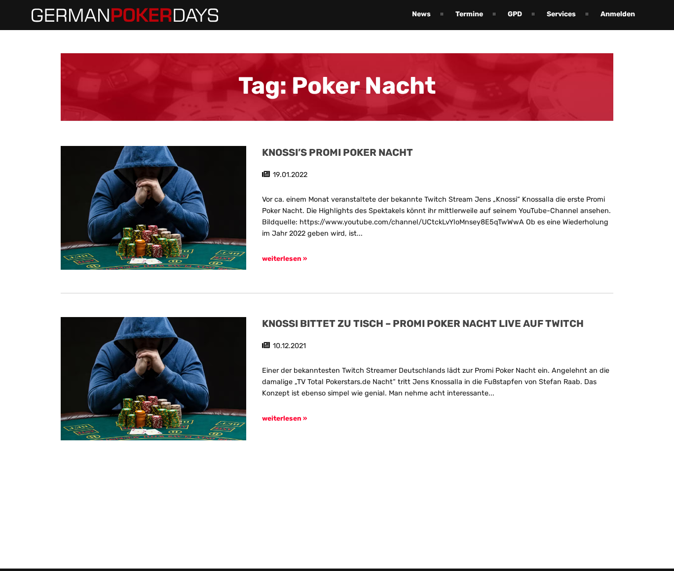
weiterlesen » (284, 258)
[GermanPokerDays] (117, 16)
